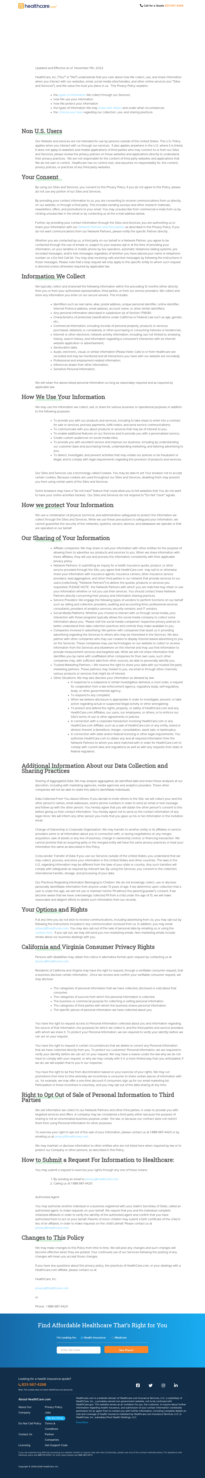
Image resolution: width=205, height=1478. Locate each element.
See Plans (125, 1350)
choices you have (71, 112)
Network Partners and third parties (101, 227)
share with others (110, 108)
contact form (43, 932)
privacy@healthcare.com (52, 928)
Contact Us (25, 1434)
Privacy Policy (53, 1407)
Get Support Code (56, 1445)
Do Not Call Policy (29, 1423)
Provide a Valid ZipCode (79, 1355)
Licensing (24, 1445)
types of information (72, 95)
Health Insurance (95, 1337)
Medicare (121, 1337)
